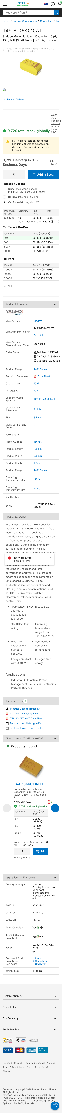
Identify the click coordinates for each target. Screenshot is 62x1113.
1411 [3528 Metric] (44, 399)
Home (6, 20)
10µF (36, 383)
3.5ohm (38, 417)
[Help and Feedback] (55, 1106)
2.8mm (38, 455)
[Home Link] (27, 4)
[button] (5, 4)
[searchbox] (28, 12)
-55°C (37, 478)
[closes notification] (50, 557)
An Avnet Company (13, 1089)
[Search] (56, 12)
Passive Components (25, 20)
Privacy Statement (12, 1063)
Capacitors (46, 20)
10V (36, 390)
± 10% (37, 408)
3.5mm (38, 448)
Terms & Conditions (13, 1067)
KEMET (38, 321)
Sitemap (7, 1071)
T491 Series (40, 369)
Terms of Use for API (38, 1067)
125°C (37, 488)
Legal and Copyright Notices (40, 1063)
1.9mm (37, 463)
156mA (38, 441)
